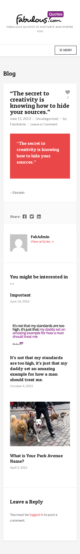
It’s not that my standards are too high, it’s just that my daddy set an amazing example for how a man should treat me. (38, 368)
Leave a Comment (44, 124)
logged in (36, 514)
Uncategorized (46, 118)
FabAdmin (18, 124)
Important (20, 295)
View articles (41, 241)
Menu (67, 50)
